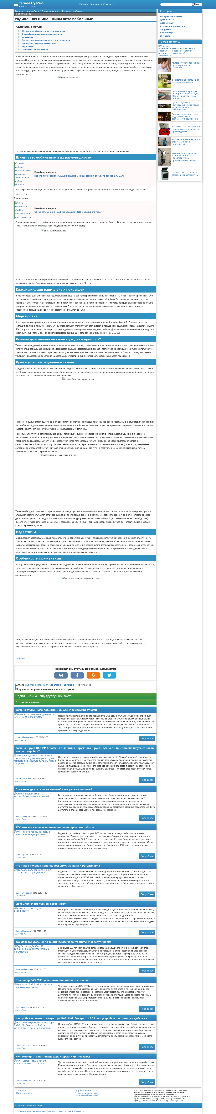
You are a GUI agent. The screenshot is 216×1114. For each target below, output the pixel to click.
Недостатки (28, 46)
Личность (165, 35)
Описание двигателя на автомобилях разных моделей (53, 789)
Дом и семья (167, 19)
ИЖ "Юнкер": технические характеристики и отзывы (52, 1056)
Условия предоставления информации (35, 1111)
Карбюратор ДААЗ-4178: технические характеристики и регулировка (63, 942)
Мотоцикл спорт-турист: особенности (41, 903)
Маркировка (28, 37)
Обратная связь (23, 1093)
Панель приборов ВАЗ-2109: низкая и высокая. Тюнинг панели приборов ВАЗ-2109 (79, 176)
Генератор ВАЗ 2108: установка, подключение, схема (52, 980)
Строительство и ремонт (173, 26)
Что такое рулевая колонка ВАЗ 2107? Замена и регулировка (57, 865)
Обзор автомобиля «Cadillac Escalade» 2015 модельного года (67, 212)
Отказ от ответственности (70, 1111)
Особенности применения (35, 49)
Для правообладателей (86, 1095)
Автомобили (20, 740)
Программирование (171, 16)
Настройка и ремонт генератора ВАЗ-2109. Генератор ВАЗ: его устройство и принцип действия (81, 1018)
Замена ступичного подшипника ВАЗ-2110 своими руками (56, 710)
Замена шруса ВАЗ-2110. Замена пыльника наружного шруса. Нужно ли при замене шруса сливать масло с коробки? (84, 749)
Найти (197, 4)
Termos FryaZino (31, 3)
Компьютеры (167, 32)
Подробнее (147, 738)
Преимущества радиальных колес (39, 43)
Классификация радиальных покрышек (42, 34)
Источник (20, 658)
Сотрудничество (83, 1090)
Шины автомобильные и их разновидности (43, 31)
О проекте (96, 4)
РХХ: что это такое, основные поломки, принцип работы (54, 827)
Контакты (108, 4)
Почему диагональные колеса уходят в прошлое (46, 40)
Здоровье (165, 29)
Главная (83, 4)
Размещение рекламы (86, 1093)
